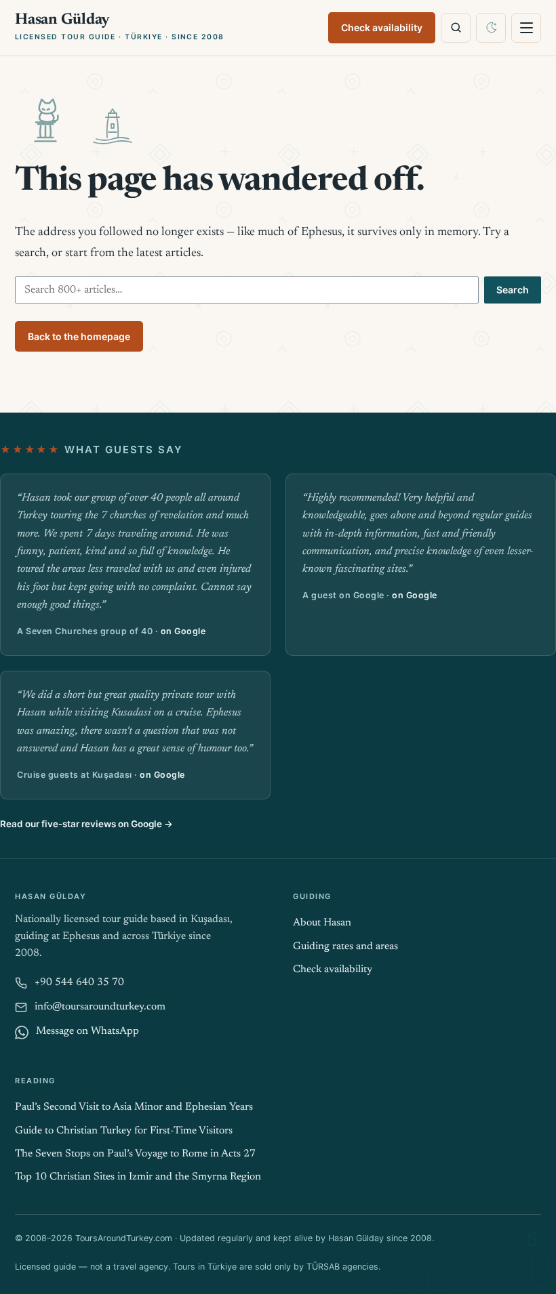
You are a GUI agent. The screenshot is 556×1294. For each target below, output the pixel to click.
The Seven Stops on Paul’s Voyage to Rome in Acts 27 (135, 1154)
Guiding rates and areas (345, 947)
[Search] (456, 28)
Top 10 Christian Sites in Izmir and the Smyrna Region (138, 1177)
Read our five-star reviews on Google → (86, 823)
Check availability (381, 27)
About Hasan (322, 923)
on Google (183, 631)
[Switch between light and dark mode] (491, 28)
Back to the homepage (79, 336)
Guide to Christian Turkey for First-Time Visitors (124, 1131)
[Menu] (526, 28)
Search (512, 289)
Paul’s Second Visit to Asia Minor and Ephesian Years (134, 1107)
